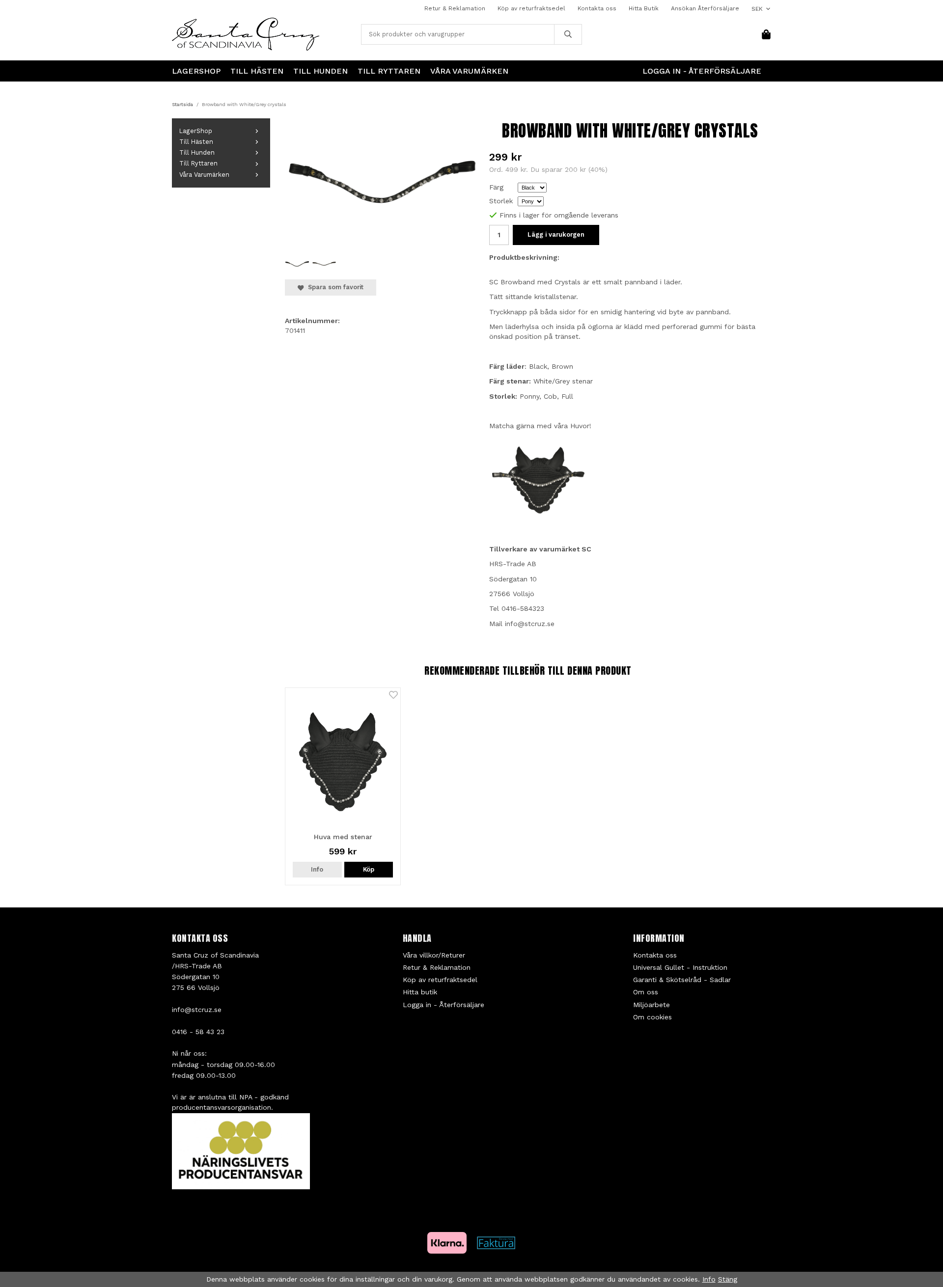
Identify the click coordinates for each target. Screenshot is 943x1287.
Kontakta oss (597, 8)
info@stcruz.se (197, 1009)
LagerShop (196, 71)
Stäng (727, 1279)
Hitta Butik (644, 8)
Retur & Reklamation (454, 8)
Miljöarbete (651, 1005)
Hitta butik (420, 992)
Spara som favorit (333, 287)
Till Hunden (320, 71)
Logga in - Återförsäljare (701, 71)
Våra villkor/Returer (434, 955)
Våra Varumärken (469, 71)
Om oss (645, 992)
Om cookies (652, 1017)
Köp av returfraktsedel (531, 8)
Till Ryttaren (389, 71)
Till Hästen (256, 71)
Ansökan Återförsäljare (705, 8)
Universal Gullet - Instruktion (680, 967)
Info (317, 869)
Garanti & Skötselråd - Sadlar (682, 980)
